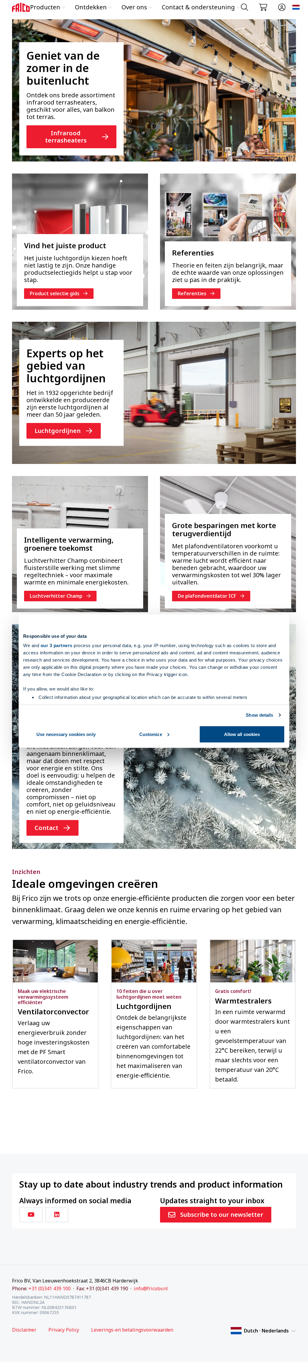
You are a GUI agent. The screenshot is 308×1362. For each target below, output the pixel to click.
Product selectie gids (54, 293)
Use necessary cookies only (66, 734)
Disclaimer (24, 1330)
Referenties (192, 293)
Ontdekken (91, 7)
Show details (259, 715)
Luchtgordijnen (58, 431)
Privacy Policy (63, 1330)
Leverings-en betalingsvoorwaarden (132, 1330)
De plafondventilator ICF (207, 596)
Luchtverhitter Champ (56, 596)
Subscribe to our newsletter (221, 1214)
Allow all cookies (242, 734)
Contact (46, 828)
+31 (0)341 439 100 (50, 1288)
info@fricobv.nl (151, 1288)
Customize (150, 734)
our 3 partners (56, 645)
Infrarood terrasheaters (66, 136)
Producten (45, 7)
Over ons (134, 7)
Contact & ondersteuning (198, 7)
